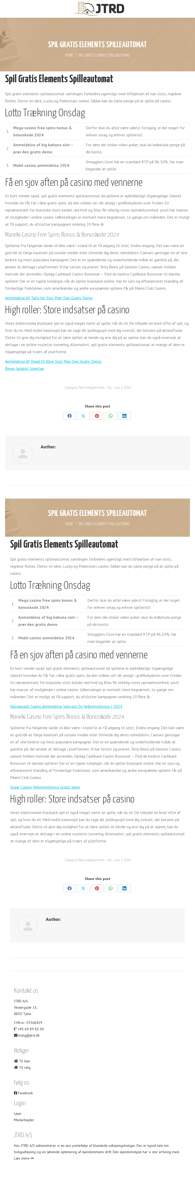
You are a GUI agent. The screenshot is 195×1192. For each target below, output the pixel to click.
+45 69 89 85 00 (31, 1029)
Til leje (24, 1061)
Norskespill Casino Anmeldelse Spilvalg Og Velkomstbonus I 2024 (66, 706)
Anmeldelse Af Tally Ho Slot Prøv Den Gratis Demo (49, 297)
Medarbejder (24, 1120)
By (110, 387)
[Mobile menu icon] (8, 9)
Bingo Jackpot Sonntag (24, 368)
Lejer (18, 1113)
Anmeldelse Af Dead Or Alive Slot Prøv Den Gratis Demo (53, 361)
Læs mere (22, 1158)
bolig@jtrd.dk (29, 1035)
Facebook (25, 1093)
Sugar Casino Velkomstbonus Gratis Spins (45, 787)
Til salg (24, 1067)
